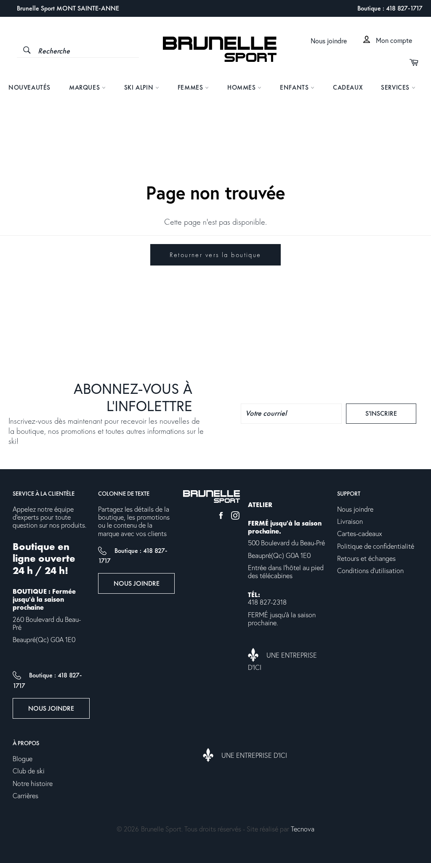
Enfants (295, 87)
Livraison (350, 521)
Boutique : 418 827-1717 (390, 8)
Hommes (242, 87)
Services (396, 87)
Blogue (22, 759)
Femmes (191, 87)
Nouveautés (29, 87)
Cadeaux (347, 87)
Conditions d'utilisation (370, 571)
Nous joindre (329, 41)
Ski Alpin (139, 87)
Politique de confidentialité (375, 546)
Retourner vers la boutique (215, 254)
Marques (85, 87)
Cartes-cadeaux (359, 534)
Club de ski (29, 771)
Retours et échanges (366, 558)
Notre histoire (33, 784)
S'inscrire (390, 413)
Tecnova (302, 829)
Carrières (25, 796)
